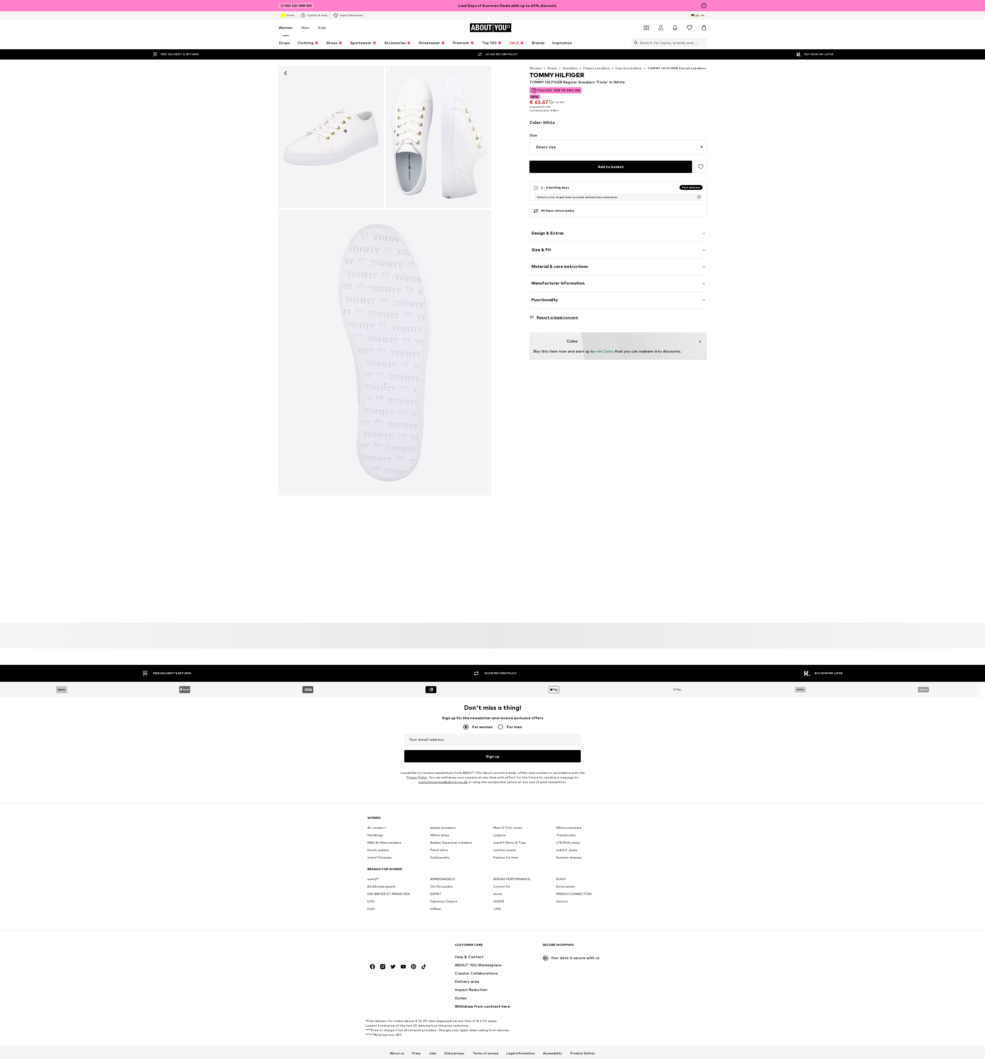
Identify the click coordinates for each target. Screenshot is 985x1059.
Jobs (432, 1053)
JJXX (497, 909)
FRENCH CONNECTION (574, 894)
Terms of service (485, 1053)
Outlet (290, 15)
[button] (618, 147)
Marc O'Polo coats (507, 828)
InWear (435, 909)
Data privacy (455, 1053)
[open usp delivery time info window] (699, 196)
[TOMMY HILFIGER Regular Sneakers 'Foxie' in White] (438, 137)
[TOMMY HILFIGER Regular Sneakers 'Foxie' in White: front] (331, 137)
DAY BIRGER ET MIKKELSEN (388, 894)
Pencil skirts (439, 850)
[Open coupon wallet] (646, 28)
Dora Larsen (565, 886)
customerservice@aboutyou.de (443, 782)
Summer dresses (569, 857)
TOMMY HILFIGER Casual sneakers (676, 68)
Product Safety (582, 1053)
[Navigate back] (285, 73)
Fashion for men (505, 857)
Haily (371, 909)
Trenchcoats (566, 835)
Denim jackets (378, 850)
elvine (497, 894)
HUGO (561, 879)
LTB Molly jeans (568, 842)
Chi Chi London (441, 886)
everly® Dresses (379, 857)
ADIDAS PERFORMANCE (511, 879)
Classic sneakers (596, 68)
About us (397, 1053)
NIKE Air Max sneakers (384, 842)
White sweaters (569, 828)
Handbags (375, 835)
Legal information (521, 1053)
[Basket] (704, 28)
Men (305, 27)
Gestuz (562, 901)
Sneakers (570, 68)
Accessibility (552, 1053)
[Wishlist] (689, 28)
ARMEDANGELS (442, 879)
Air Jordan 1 (376, 828)
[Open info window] (704, 6)
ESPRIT (435, 894)
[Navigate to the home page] (395, 947)
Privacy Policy (417, 777)
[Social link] (372, 967)
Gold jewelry (440, 857)
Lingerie (499, 835)
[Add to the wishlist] (701, 167)
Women (286, 27)
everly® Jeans (566, 850)
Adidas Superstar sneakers (451, 842)
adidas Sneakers (443, 828)
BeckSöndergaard (381, 886)
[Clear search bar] (703, 43)
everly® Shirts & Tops (509, 842)
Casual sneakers (628, 68)
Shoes (552, 68)
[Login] (661, 28)
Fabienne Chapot (443, 901)
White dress (439, 835)
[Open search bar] (635, 42)
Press (416, 1053)
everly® (373, 879)
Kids (322, 27)
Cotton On (501, 886)
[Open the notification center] (675, 27)
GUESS (498, 901)
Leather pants (504, 850)
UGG (371, 901)
